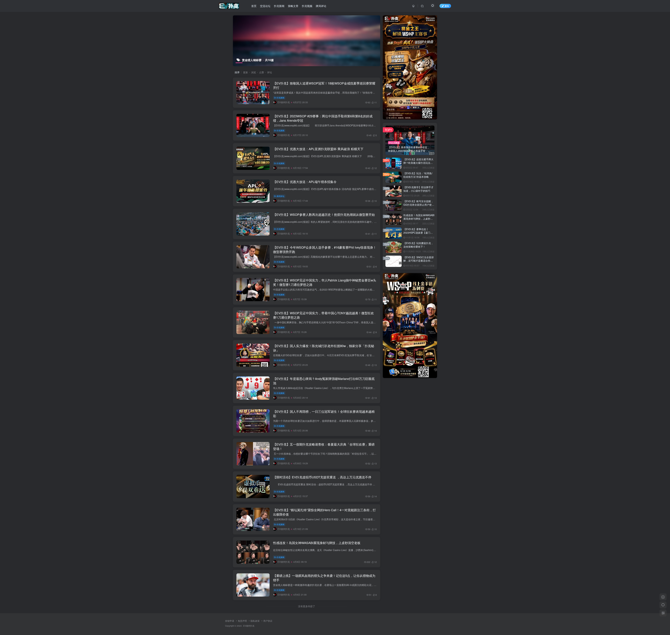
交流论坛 (265, 6)
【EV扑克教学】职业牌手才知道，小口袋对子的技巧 (418, 188)
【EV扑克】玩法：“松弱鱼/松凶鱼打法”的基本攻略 (418, 174)
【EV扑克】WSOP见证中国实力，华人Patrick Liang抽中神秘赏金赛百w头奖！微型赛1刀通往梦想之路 (324, 282)
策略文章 (293, 6)
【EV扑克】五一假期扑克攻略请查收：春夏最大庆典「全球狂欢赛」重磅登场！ (324, 446)
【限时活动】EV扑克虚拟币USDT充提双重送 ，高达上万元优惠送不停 (322, 477)
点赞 (261, 72)
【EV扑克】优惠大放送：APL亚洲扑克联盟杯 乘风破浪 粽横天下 (318, 148)
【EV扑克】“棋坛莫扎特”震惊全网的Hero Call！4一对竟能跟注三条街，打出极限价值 (324, 512)
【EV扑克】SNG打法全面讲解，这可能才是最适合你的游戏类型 (418, 260)
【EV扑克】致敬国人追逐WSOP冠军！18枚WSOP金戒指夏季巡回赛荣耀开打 (324, 85)
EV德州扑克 (248, 625)
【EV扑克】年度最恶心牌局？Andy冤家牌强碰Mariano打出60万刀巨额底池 (324, 380)
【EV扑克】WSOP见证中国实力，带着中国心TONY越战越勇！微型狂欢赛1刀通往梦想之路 (323, 315)
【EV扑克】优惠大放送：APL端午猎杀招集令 (305, 181)
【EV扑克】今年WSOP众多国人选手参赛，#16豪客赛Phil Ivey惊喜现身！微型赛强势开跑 (324, 249)
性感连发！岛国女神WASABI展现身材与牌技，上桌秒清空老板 (316, 542)
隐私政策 (255, 620)
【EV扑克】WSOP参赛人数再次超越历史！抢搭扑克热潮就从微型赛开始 (324, 214)
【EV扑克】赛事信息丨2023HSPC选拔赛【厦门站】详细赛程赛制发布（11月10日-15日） (418, 234)
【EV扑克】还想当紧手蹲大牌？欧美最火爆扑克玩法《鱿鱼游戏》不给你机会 (418, 162)
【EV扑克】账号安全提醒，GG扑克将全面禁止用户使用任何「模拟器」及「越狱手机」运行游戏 (418, 206)
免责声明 (242, 620)
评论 (269, 72)
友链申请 (229, 620)
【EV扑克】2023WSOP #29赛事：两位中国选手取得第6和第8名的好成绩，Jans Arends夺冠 (323, 118)
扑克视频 (307, 6)
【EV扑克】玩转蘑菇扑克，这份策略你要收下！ (418, 244)
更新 (245, 72)
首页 (253, 6)
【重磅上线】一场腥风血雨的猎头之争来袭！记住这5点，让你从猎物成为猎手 (324, 577)
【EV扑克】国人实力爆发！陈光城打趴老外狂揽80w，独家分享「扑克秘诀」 (323, 347)
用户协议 (267, 620)
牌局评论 (321, 6)
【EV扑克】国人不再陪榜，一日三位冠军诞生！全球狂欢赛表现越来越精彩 (324, 413)
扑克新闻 (279, 6)
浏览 (253, 72)
